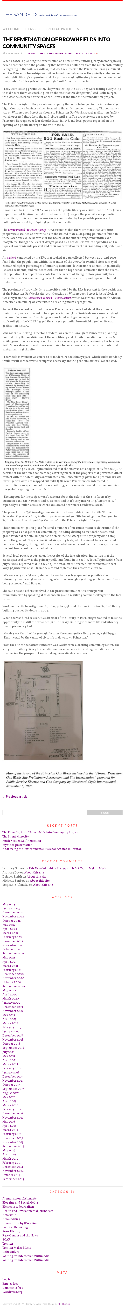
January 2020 (11, 1003)
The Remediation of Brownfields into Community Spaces (40, 833)
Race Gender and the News (20, 1236)
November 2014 (13, 1171)
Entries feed (10, 1284)
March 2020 (10, 999)
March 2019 (10, 1023)
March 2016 (10, 1130)
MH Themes (64, 1303)
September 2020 (13, 987)
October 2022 (11, 921)
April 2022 (9, 929)
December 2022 (12, 913)
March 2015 (10, 1159)
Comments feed (12, 1288)
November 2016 (12, 1118)
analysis (11, 258)
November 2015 (12, 1142)
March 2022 (10, 933)
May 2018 (8, 1056)
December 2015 (12, 1138)
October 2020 (11, 982)
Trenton (7, 1244)
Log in (6, 1280)
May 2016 (8, 1122)
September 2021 (13, 954)
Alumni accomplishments (19, 1199)
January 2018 (10, 1073)
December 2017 (12, 1077)
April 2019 (9, 1019)
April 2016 (9, 1126)
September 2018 (13, 1048)
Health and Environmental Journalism (27, 1211)
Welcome (11, 29)
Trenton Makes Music (16, 1248)
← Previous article (15, 796)
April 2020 (9, 995)
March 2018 (10, 1064)
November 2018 (12, 1040)
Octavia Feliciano (34, 53)
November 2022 (13, 917)
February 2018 (11, 1068)
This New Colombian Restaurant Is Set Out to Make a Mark (67, 869)
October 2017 (11, 1085)
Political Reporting (15, 1227)
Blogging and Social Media (20, 1203)
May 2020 (9, 991)
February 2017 (11, 1109)
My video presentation (17, 845)
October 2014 (11, 1175)
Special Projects (62, 29)
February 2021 (11, 970)
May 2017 (8, 1097)
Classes (33, 29)
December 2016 (12, 1114)
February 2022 (12, 937)
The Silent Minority (15, 837)
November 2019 (12, 1011)
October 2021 (11, 950)
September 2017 (13, 1089)
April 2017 (9, 1101)
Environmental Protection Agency (27, 230)
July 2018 (8, 1052)
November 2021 (12, 945)
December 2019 (12, 1007)
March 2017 (10, 1105)
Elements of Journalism (18, 1207)
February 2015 (11, 1163)
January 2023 (11, 909)
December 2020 (13, 974)
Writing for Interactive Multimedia (70, 53)
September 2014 (13, 1179)
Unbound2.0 (10, 1252)
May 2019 (8, 1015)
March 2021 (10, 966)
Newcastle (9, 1215)
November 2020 (13, 978)
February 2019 (11, 1028)
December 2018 (12, 1036)
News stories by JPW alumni (20, 1223)
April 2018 (9, 1060)
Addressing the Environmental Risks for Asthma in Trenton (42, 849)
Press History (11, 1232)
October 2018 (11, 1044)
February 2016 (11, 1134)
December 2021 (12, 941)
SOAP (6, 1240)
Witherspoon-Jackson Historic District (49, 298)
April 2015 (9, 1155)
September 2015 (13, 1146)
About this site (34, 873)
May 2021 (8, 958)
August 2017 (10, 1093)
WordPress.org (12, 1292)
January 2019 (11, 1032)
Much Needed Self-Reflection (21, 841)
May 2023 (8, 904)
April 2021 (9, 962)
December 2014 (12, 1167)
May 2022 (8, 925)
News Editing (11, 1219)
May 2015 (8, 1151)
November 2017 (12, 1081)
